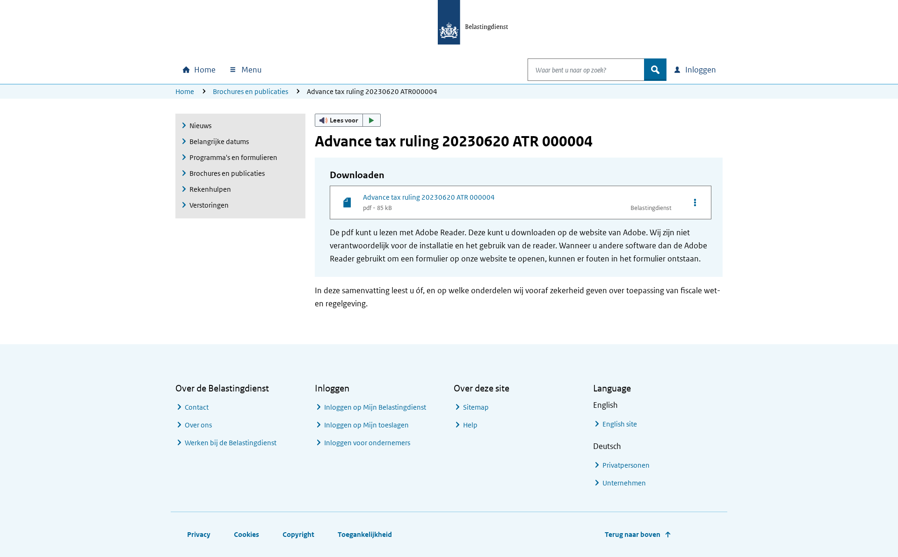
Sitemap (476, 407)
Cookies (246, 534)
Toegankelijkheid (365, 534)
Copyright (298, 534)
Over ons (198, 424)
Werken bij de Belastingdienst (230, 442)
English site (619, 424)
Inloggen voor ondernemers (367, 442)
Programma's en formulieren (233, 157)
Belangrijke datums (219, 141)
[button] (348, 120)
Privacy (198, 534)
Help (470, 424)
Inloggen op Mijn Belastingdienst (375, 407)
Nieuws (200, 125)
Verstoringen (209, 205)
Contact (197, 407)
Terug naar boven (632, 534)
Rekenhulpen (210, 189)
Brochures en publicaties (250, 91)
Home (184, 91)
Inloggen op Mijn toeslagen (366, 424)
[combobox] (586, 69)
